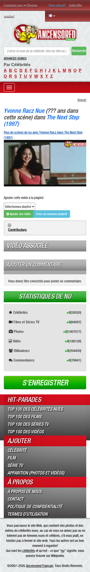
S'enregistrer (45, 383)
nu (62, 551)
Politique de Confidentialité (35, 506)
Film (12, 458)
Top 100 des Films (25, 417)
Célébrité (17, 450)
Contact (15, 499)
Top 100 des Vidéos (26, 432)
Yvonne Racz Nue (24, 110)
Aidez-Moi (75, 5)
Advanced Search (15, 58)
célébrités (28, 551)
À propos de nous (25, 491)
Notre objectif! (57, 5)
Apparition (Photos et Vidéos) (36, 473)
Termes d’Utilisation (28, 514)
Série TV (15, 465)
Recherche (79, 51)
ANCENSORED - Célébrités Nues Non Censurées (45, 34)
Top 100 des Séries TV (28, 424)
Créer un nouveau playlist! (51, 214)
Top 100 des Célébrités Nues (35, 409)
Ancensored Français (39, 566)
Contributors (17, 230)
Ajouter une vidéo (20, 214)
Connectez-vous (13, 5)
